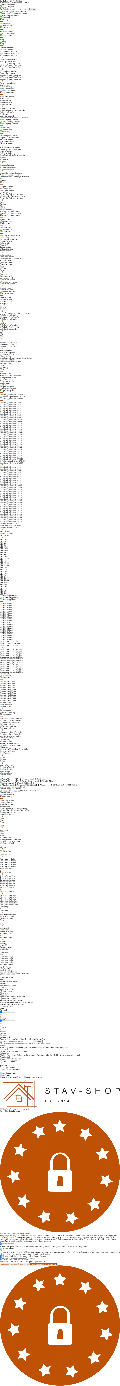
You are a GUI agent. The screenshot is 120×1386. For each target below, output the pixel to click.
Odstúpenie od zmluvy (45, 1055)
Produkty (10, 3)
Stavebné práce (62, 1048)
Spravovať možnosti (9, 1264)
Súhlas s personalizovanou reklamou (15, 1260)
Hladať (32, 9)
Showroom (18, 3)
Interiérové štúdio (15, 1048)
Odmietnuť (24, 1264)
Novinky (3, 3)
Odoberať (38, 1041)
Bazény (11, 1006)
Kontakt (26, 3)
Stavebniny (4, 1048)
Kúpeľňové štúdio (29, 1048)
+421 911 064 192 (10, 1061)
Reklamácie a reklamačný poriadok (67, 1055)
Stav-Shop (4, 1006)
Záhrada (39, 1048)
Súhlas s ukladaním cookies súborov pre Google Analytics (23, 1262)
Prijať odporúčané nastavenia (43, 1264)
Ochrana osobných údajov (27, 1055)
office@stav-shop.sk (13, 1059)
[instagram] (0, 1079)
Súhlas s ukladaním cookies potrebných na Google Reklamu (24, 1256)
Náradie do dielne (49, 1048)
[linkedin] (1, 1079)
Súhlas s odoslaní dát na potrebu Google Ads (18, 1258)
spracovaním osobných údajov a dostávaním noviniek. (31, 1044)
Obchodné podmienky (8, 1055)
